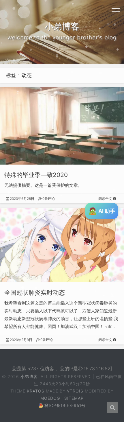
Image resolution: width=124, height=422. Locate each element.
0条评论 (48, 198)
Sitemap (74, 398)
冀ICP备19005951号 (65, 405)
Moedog (50, 398)
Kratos (35, 390)
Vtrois (75, 390)
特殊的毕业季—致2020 (36, 174)
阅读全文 (105, 198)
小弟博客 (29, 376)
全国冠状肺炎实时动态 (34, 292)
